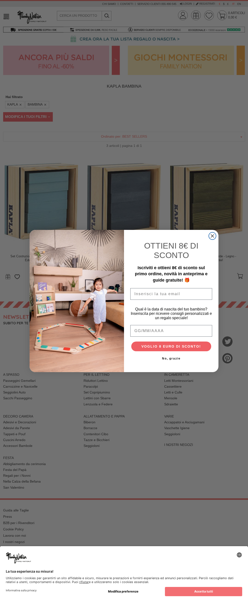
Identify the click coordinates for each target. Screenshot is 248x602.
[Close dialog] (212, 236)
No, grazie (171, 358)
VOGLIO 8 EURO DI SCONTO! (171, 346)
